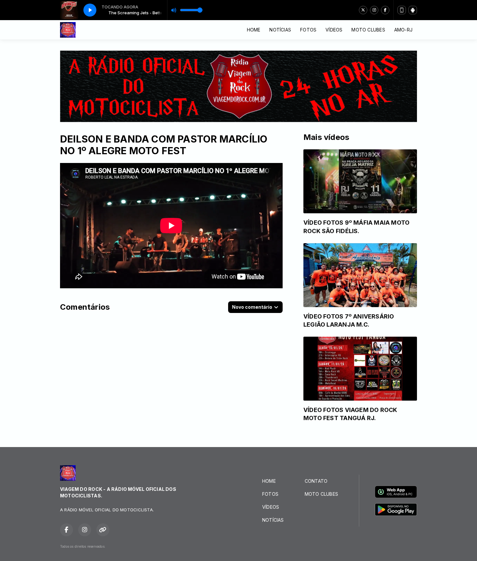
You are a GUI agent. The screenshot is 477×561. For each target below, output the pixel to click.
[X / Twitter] (363, 10)
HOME (254, 29)
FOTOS (308, 29)
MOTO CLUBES (368, 29)
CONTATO (316, 481)
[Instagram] (374, 10)
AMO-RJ (403, 29)
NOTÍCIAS (280, 29)
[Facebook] (385, 10)
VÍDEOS (333, 29)
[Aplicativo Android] (413, 10)
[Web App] (402, 10)
